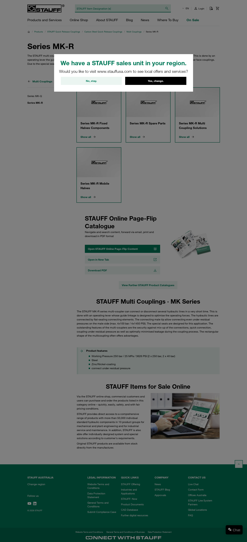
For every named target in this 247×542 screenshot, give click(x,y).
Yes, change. (156, 81)
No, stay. (91, 81)
